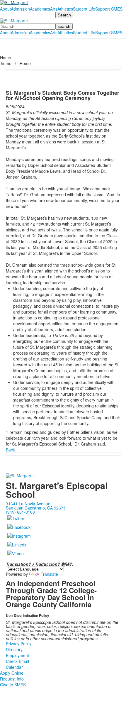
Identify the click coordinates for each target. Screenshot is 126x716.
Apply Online (11, 673)
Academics (40, 9)
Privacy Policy (18, 643)
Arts (53, 9)
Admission (20, 9)
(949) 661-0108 (20, 512)
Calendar (14, 667)
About (5, 9)
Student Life (84, 9)
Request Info (12, 679)
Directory (14, 649)
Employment (17, 655)
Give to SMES (13, 685)
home (7, 63)
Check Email (17, 661)
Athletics (65, 9)
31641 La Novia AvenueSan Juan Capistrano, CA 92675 (36, 506)
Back (10, 450)
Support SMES (108, 9)
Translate (49, 574)
